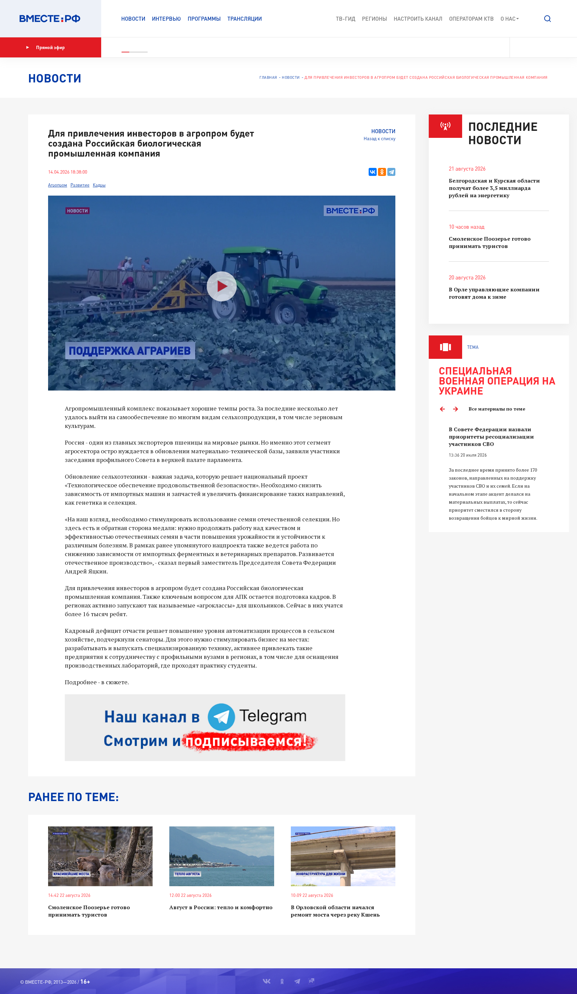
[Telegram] (391, 172)
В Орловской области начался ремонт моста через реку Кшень (335, 911)
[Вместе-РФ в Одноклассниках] (532, 47)
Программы (204, 18)
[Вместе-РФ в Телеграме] (543, 47)
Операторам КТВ (471, 18)
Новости (133, 18)
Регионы (374, 18)
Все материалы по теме (497, 409)
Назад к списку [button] (379, 138)
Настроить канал (418, 18)
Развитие (79, 185)
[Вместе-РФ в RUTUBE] (554, 47)
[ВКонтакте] (373, 172)
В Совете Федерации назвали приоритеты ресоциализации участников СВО (491, 437)
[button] (547, 19)
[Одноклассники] (382, 172)
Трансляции (244, 18)
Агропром (57, 185)
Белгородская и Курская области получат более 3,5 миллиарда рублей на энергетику (494, 188)
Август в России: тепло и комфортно (220, 907)
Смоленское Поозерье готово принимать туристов (89, 911)
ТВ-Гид (345, 18)
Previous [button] (442, 409)
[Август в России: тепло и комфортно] (221, 856)
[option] (499, 474)
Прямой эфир (50, 47)
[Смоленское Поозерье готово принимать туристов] (100, 856)
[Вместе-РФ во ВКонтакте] (519, 47)
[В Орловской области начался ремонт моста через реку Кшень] (343, 856)
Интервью (166, 18)
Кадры (99, 185)
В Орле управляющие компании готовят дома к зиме (494, 293)
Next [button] (455, 409)
